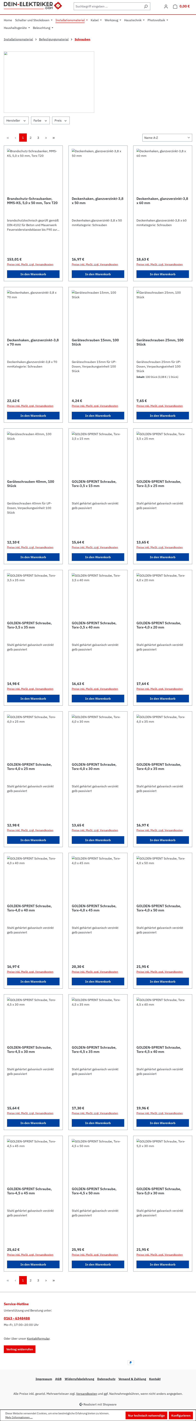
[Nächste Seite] (46, 137)
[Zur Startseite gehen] (33, 5)
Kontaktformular (38, 1338)
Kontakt (155, 1379)
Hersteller (13, 120)
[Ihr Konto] (166, 6)
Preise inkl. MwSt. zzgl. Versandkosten (30, 264)
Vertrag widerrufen (19, 1349)
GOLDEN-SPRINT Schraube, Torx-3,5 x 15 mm (94, 484)
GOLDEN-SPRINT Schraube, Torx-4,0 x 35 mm (158, 766)
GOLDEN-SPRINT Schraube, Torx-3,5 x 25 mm (158, 484)
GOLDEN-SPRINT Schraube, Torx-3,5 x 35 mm (29, 625)
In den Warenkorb (33, 274)
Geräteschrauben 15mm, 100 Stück (95, 342)
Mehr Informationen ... (19, 1417)
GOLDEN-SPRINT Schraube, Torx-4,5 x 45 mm (29, 1191)
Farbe (37, 120)
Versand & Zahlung (132, 1379)
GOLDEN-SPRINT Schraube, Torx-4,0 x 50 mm (158, 908)
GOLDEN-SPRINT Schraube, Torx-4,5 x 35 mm (94, 1049)
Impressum (44, 1379)
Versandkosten (86, 1394)
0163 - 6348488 (17, 1318)
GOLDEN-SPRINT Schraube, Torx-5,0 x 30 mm (158, 1191)
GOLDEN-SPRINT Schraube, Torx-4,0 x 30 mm (94, 766)
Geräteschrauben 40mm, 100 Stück (30, 484)
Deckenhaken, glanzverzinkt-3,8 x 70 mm (33, 342)
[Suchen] (145, 6)
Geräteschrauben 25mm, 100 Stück (160, 342)
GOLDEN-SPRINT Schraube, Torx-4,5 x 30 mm (29, 1049)
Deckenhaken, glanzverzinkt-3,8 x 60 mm (162, 201)
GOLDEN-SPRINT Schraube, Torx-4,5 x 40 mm (158, 1049)
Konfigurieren (180, 1415)
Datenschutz (106, 1379)
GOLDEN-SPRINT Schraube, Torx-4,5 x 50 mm (94, 1191)
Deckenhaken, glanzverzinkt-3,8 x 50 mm (97, 201)
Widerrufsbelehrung (79, 1379)
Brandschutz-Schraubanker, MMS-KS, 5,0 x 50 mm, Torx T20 (32, 201)
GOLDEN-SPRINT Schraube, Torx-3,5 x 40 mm (94, 625)
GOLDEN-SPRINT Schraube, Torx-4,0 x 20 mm (158, 625)
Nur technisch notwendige (146, 1415)
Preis (58, 120)
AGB (58, 1379)
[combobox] (107, 6)
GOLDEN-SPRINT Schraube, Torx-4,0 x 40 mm (29, 908)
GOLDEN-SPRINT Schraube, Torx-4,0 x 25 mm (29, 766)
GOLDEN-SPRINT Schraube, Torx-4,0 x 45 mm (94, 908)
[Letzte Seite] (53, 137)
